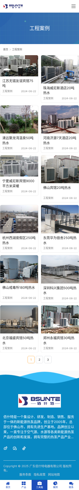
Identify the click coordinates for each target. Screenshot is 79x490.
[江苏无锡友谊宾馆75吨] (19, 65)
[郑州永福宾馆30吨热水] (60, 319)
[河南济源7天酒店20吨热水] (60, 119)
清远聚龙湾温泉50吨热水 (17, 140)
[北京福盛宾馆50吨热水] (19, 319)
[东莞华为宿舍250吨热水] (60, 219)
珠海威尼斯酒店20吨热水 (58, 90)
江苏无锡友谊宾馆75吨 (17, 83)
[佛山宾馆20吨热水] (60, 169)
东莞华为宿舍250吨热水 (59, 240)
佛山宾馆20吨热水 (57, 188)
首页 (5, 49)
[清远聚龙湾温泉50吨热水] (19, 119)
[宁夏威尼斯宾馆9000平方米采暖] (19, 165)
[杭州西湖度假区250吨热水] (19, 219)
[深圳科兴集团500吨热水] (60, 269)
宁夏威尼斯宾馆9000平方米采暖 (18, 183)
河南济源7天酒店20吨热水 (59, 140)
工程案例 (7, 91)
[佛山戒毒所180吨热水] (19, 269)
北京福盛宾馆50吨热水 (17, 340)
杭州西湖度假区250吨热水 (19, 240)
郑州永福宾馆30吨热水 (58, 340)
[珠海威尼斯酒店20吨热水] (60, 69)
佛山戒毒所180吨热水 (18, 287)
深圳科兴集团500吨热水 (59, 290)
